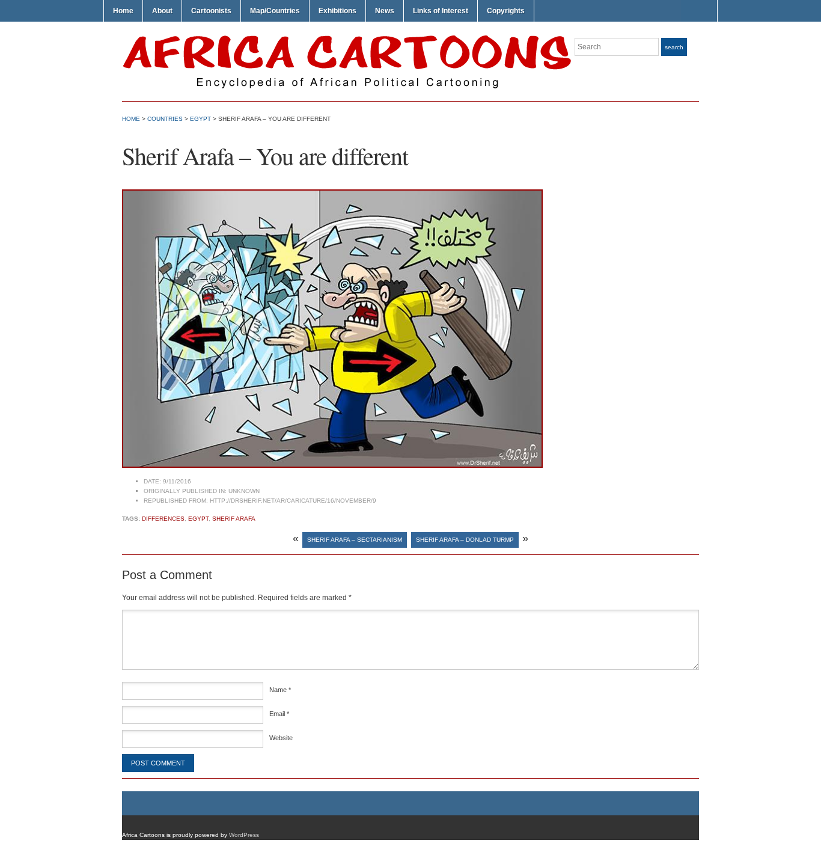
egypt (198, 518)
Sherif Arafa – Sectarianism (354, 539)
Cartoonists (211, 11)
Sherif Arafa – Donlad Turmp (465, 539)
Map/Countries (275, 11)
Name (280, 689)
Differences (163, 518)
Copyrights (506, 11)
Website (281, 737)
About (162, 11)
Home (123, 11)
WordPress (244, 835)
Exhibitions (337, 11)
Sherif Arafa (233, 518)
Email (279, 713)
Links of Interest (440, 11)
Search (674, 47)
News (384, 11)
